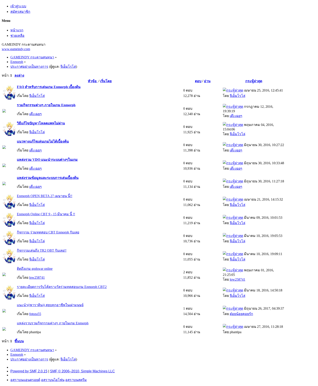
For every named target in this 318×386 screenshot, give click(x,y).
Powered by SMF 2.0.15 (28, 371)
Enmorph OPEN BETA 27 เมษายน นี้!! (44, 196)
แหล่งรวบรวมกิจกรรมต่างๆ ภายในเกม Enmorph (52, 323)
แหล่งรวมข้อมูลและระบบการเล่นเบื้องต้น (48, 178)
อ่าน (207, 81)
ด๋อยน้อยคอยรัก (241, 314)
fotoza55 (35, 314)
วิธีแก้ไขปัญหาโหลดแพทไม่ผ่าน (41, 123)
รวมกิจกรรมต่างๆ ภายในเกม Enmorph (46, 105)
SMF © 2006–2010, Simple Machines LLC (82, 371)
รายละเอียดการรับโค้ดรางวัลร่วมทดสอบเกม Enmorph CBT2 (62, 287)
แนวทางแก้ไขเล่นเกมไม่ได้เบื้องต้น (43, 141)
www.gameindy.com (16, 49)
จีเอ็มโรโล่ (68, 66)
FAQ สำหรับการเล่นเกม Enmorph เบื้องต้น (48, 87)
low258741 (37, 277)
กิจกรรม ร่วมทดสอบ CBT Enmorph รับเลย (48, 232)
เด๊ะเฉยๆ (35, 114)
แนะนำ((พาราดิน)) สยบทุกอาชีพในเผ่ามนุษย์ (50, 305)
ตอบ (198, 81)
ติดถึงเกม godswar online (35, 268)
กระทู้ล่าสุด (253, 81)
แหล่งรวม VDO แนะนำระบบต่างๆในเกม (47, 159)
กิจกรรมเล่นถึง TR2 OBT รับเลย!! (41, 250)
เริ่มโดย (106, 81)
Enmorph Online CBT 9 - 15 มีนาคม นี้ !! (46, 214)
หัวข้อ (93, 81)
